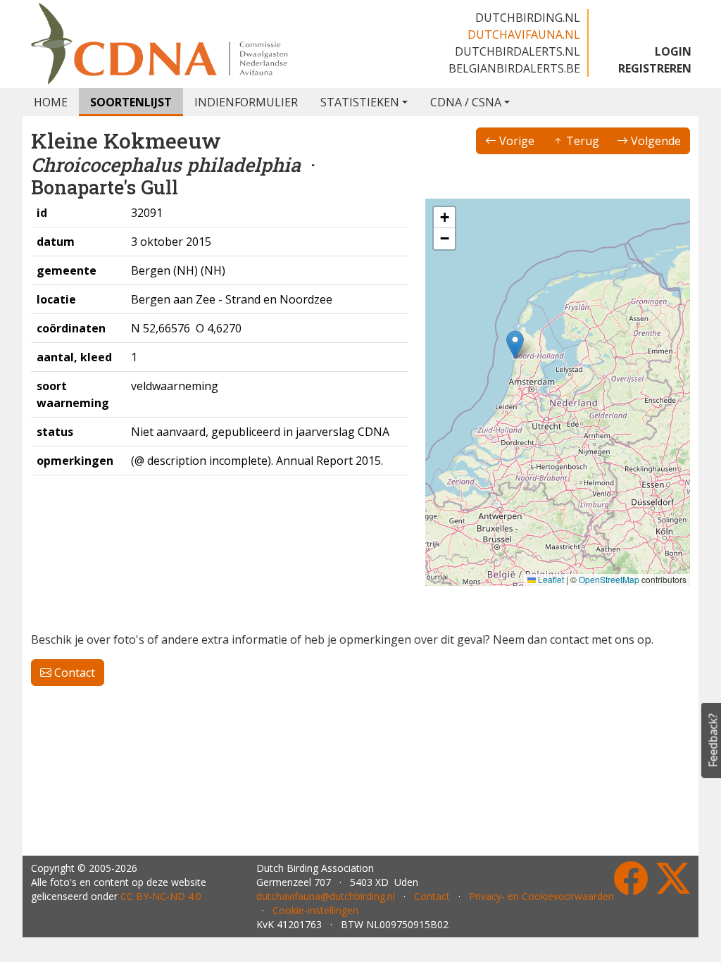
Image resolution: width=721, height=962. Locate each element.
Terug (581, 141)
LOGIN (673, 51)
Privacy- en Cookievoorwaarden (541, 896)
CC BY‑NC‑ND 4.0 (160, 896)
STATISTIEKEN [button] (359, 102)
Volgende (654, 141)
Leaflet (550, 579)
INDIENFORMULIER (246, 102)
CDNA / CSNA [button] (465, 102)
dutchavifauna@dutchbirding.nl (325, 896)
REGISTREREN (654, 68)
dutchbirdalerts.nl (517, 51)
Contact (73, 672)
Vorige (515, 141)
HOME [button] (51, 102)
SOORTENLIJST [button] (131, 102)
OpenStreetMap (609, 579)
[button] (515, 344)
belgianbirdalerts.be (514, 68)
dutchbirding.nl (527, 17)
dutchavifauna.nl (524, 34)
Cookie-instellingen (315, 910)
